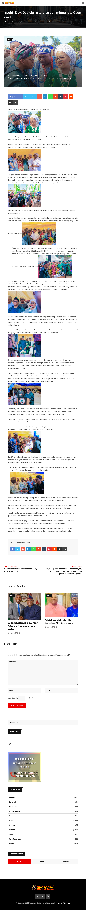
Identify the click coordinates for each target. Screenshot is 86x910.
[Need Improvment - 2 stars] (10, 655)
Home (8, 22)
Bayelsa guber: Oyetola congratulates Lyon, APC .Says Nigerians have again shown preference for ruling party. (64, 571)
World (11, 844)
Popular (43, 862)
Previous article (11, 566)
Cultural (12, 797)
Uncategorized (15, 839)
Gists (13, 22)
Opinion (12, 825)
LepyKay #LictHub (63, 903)
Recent (19, 862)
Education (13, 807)
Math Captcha (13, 698)
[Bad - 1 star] (8, 655)
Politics (12, 830)
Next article (76, 566)
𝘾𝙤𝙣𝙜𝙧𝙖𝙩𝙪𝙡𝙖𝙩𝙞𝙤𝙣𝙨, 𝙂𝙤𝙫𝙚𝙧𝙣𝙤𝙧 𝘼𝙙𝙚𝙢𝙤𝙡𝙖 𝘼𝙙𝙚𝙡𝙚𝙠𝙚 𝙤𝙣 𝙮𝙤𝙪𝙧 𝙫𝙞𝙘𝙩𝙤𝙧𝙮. (22, 626)
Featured (12, 816)
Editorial (12, 802)
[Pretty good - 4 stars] (14, 655)
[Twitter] (17, 549)
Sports (11, 834)
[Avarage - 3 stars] (12, 655)
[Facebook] (12, 549)
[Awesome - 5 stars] (16, 655)
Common (66, 862)
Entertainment (14, 811)
